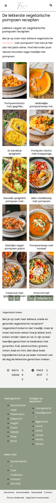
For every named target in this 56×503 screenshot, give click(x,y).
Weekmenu (17, 414)
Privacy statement (15, 497)
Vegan (14, 423)
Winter (39, 444)
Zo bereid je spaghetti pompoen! (14, 152)
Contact (15, 479)
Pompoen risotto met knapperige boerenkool (41, 152)
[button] (52, 5)
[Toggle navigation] (5, 5)
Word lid (15, 483)
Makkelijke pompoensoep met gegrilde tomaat (42, 105)
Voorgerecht (43, 408)
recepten (8, 43)
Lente (38, 430)
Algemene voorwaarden (37, 497)
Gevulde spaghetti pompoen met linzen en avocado (14, 200)
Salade (14, 432)
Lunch (39, 426)
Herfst (39, 439)
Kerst (13, 441)
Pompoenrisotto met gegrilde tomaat (15, 105)
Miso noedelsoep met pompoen (41, 200)
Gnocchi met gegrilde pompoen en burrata (41, 294)
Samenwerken (23, 492)
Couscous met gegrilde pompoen (14, 294)
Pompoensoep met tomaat (41, 247)
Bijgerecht (41, 421)
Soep (13, 436)
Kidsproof (16, 418)
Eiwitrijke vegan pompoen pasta (15, 247)
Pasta (13, 427)
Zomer (39, 435)
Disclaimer (9, 492)
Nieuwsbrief (36, 492)
